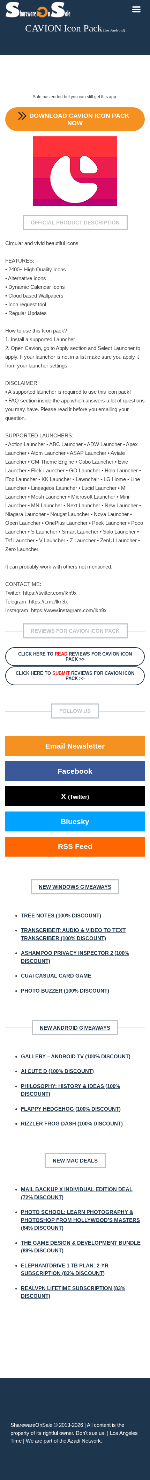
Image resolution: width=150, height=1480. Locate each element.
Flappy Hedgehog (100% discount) (71, 1109)
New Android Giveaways (75, 1028)
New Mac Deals (75, 1161)
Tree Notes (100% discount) (61, 915)
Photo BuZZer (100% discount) (65, 991)
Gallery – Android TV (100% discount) (75, 1056)
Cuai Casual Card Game (56, 976)
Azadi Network (84, 1441)
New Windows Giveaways (75, 887)
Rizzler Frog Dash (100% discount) (72, 1124)
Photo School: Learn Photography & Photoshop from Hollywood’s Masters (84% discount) (80, 1220)
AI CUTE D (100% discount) (57, 1071)
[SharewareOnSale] (39, 8)
